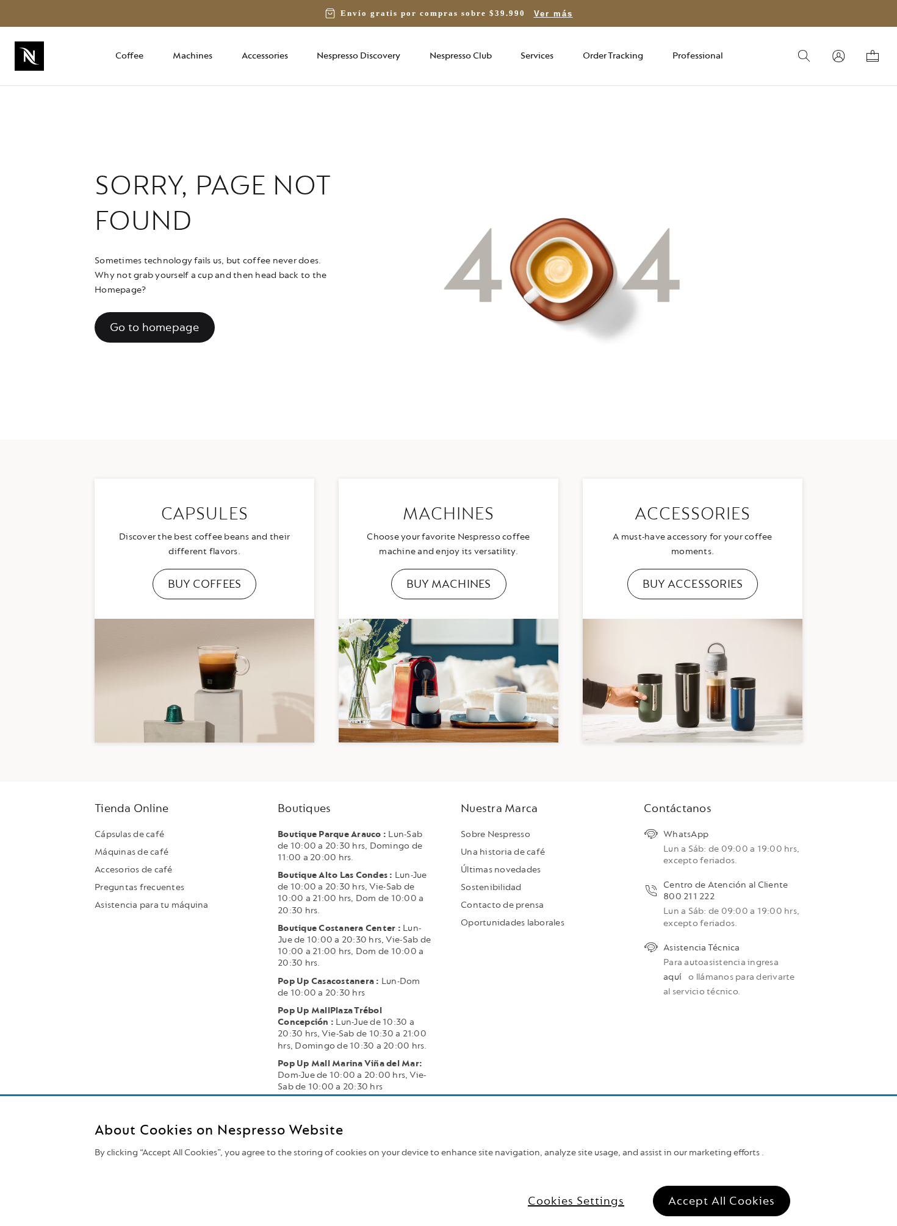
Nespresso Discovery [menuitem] (358, 56)
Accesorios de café (134, 869)
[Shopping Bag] (872, 56)
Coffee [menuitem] (129, 56)
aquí (672, 977)
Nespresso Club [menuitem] (461, 56)
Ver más (553, 14)
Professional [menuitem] (697, 56)
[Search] (804, 56)
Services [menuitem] (537, 56)
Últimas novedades (501, 869)
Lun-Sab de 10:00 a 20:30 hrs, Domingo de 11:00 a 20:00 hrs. (350, 846)
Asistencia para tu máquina (152, 905)
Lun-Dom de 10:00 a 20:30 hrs (349, 987)
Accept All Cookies (721, 1201)
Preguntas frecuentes (139, 887)
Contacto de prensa (502, 905)
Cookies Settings (576, 1201)
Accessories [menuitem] (265, 56)
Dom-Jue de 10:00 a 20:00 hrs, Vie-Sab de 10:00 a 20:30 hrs (352, 1075)
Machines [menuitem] (192, 56)
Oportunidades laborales (512, 922)
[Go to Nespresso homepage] (29, 56)
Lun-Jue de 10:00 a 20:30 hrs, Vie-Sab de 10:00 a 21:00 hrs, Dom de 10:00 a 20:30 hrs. (352, 892)
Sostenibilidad (491, 887)
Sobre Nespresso (495, 834)
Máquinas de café (131, 852)
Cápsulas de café (129, 834)
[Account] (838, 56)
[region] (448, 1161)
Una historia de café (503, 852)
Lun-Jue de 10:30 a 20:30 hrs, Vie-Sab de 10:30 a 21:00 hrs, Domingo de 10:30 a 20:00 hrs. (352, 1028)
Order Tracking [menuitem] (613, 56)
